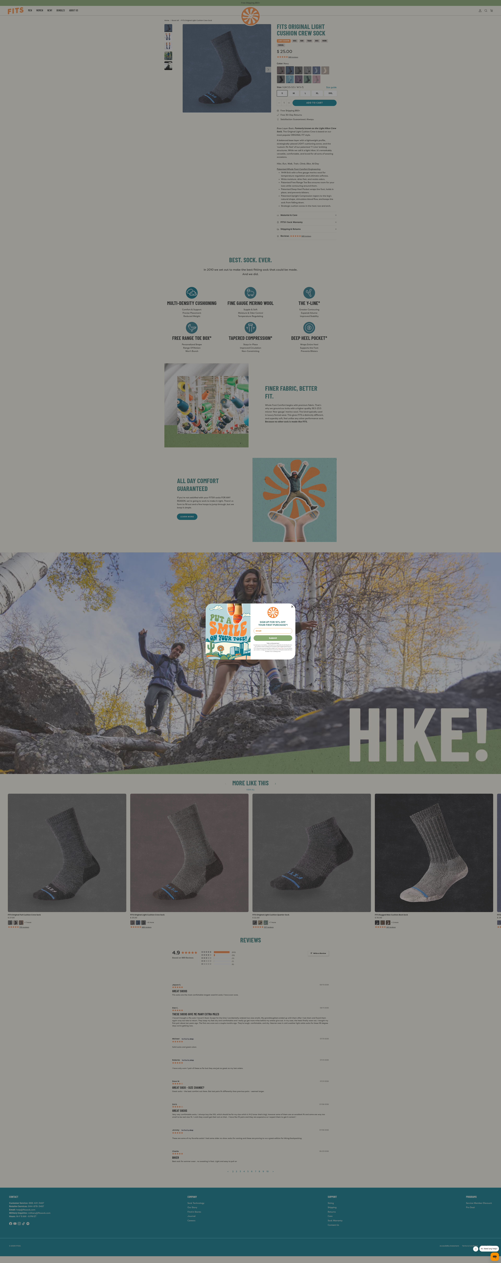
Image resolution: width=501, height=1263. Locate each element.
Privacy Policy (280, 648)
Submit (273, 638)
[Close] (292, 606)
